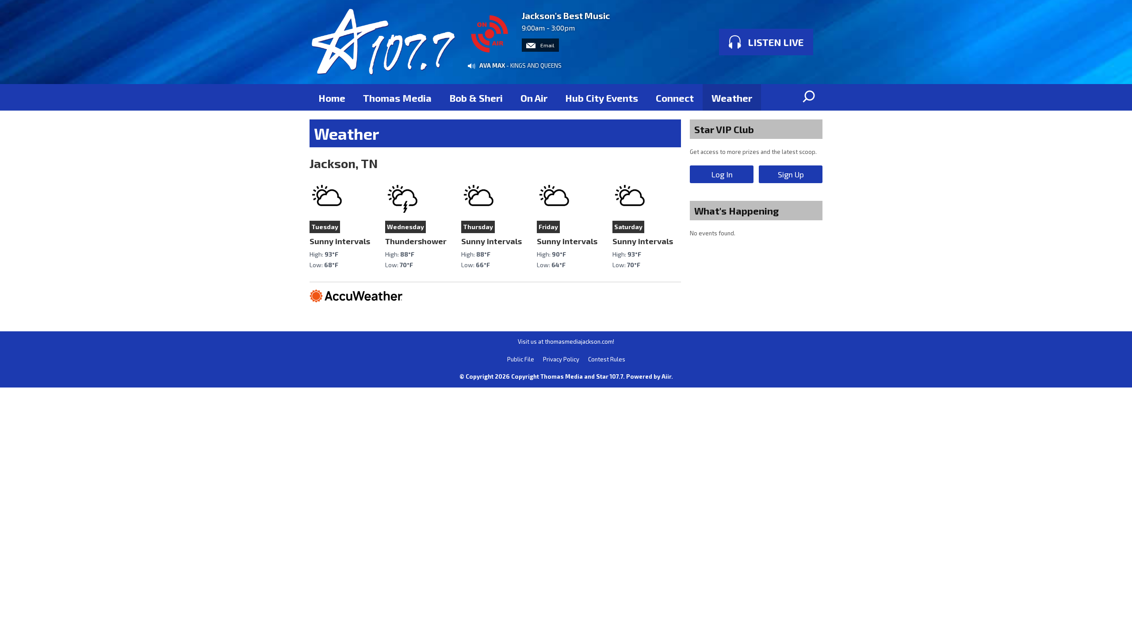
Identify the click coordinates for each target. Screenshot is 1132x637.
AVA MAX (492, 65)
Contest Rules (606, 359)
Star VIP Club (724, 129)
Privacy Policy (561, 359)
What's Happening (736, 210)
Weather (731, 98)
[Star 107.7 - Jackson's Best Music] (383, 42)
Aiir (666, 376)
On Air (533, 98)
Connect (675, 98)
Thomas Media (397, 98)
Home (331, 98)
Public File (520, 359)
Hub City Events (601, 98)
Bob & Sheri (476, 98)
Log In (722, 174)
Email (547, 45)
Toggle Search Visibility (809, 97)
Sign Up (791, 174)
